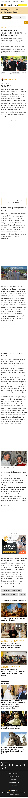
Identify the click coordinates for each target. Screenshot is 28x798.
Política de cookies (14, 782)
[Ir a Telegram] (2, 768)
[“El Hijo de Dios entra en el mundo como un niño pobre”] (14, 610)
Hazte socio (14, 785)
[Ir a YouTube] (17, 765)
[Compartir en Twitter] (5, 86)
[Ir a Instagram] (10, 765)
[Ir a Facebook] (2, 765)
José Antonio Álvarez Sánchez (11, 590)
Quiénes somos (14, 773)
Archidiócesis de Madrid (9, 594)
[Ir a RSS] (6, 768)
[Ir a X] (6, 765)
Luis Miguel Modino (10, 79)
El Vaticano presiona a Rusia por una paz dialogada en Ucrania (18, 18)
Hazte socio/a (22, 5)
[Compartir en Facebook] (2, 86)
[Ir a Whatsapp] (24, 765)
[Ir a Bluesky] (21, 765)
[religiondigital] (14, 790)
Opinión (22, 594)
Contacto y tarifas (14, 776)
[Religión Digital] (11, 5)
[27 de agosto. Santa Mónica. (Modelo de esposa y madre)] (14, 718)
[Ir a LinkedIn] (13, 765)
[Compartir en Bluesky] (8, 86)
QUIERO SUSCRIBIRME (14, 202)
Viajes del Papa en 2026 (19, 1)
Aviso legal (14, 779)
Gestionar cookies (14, 794)
